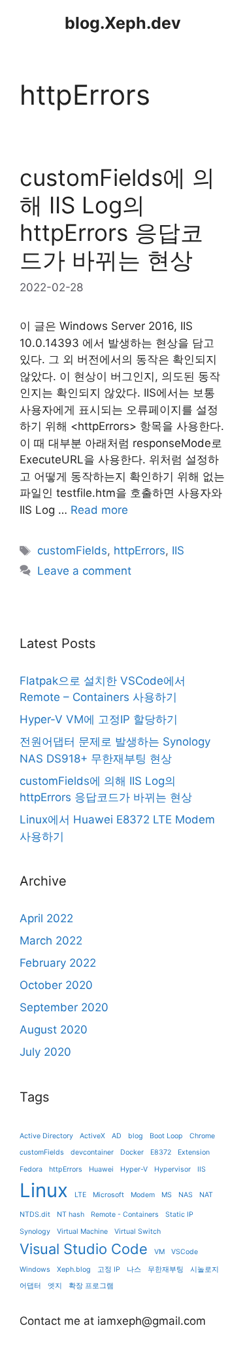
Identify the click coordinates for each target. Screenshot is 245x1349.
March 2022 (51, 940)
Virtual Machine (82, 1231)
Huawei (101, 1169)
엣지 (55, 1286)
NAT (206, 1195)
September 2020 (64, 1007)
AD (117, 1136)
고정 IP (108, 1269)
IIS (178, 550)
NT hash (70, 1214)
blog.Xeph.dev (123, 23)
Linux (44, 1190)
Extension (194, 1152)
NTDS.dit (35, 1214)
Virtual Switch (137, 1231)
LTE (80, 1195)
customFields (72, 550)
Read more (99, 509)
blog (135, 1136)
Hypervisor (172, 1169)
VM (159, 1252)
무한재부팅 (166, 1269)
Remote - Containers (125, 1214)
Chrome (202, 1136)
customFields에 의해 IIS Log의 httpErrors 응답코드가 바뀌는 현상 (117, 219)
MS (166, 1195)
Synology (35, 1231)
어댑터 (30, 1286)
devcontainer (92, 1152)
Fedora (31, 1169)
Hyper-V (134, 1169)
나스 (134, 1269)
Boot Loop (166, 1136)
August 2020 (54, 1029)
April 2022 (46, 918)
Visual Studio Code (84, 1248)
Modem (143, 1195)
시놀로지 (204, 1269)
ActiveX (92, 1136)
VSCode (184, 1252)
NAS (185, 1195)
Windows (35, 1269)
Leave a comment (84, 570)
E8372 (160, 1152)
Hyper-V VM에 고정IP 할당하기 (99, 719)
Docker (132, 1152)
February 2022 (58, 962)
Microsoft (108, 1195)
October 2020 (56, 985)
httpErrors (139, 550)
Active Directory (46, 1136)
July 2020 (45, 1051)
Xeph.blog (74, 1269)
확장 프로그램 (91, 1286)
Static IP (179, 1214)
